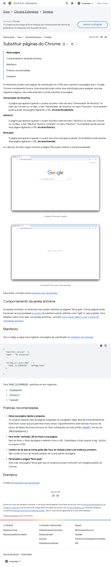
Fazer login (102, 3)
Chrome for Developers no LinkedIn (90, 538)
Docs (6, 11)
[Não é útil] (106, 37)
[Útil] (102, 37)
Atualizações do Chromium (51, 530)
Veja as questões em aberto (15, 534)
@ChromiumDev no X (84, 530)
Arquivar (43, 538)
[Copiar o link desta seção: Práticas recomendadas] (41, 408)
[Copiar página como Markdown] (72, 44)
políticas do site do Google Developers (29, 510)
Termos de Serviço (11, 554)
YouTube (78, 534)
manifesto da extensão (82, 337)
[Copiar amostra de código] (105, 346)
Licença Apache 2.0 (76, 508)
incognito (36, 313)
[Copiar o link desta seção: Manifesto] (20, 329)
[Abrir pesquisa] (67, 3)
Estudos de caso (46, 534)
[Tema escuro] (101, 346)
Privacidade (27, 554)
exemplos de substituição (44, 293)
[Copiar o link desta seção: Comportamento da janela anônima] (58, 301)
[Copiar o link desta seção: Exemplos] (20, 475)
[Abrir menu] (4, 3)
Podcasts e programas (48, 543)
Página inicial (8, 37)
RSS (76, 543)
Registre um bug (10, 530)
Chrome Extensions (26, 11)
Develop (48, 11)
